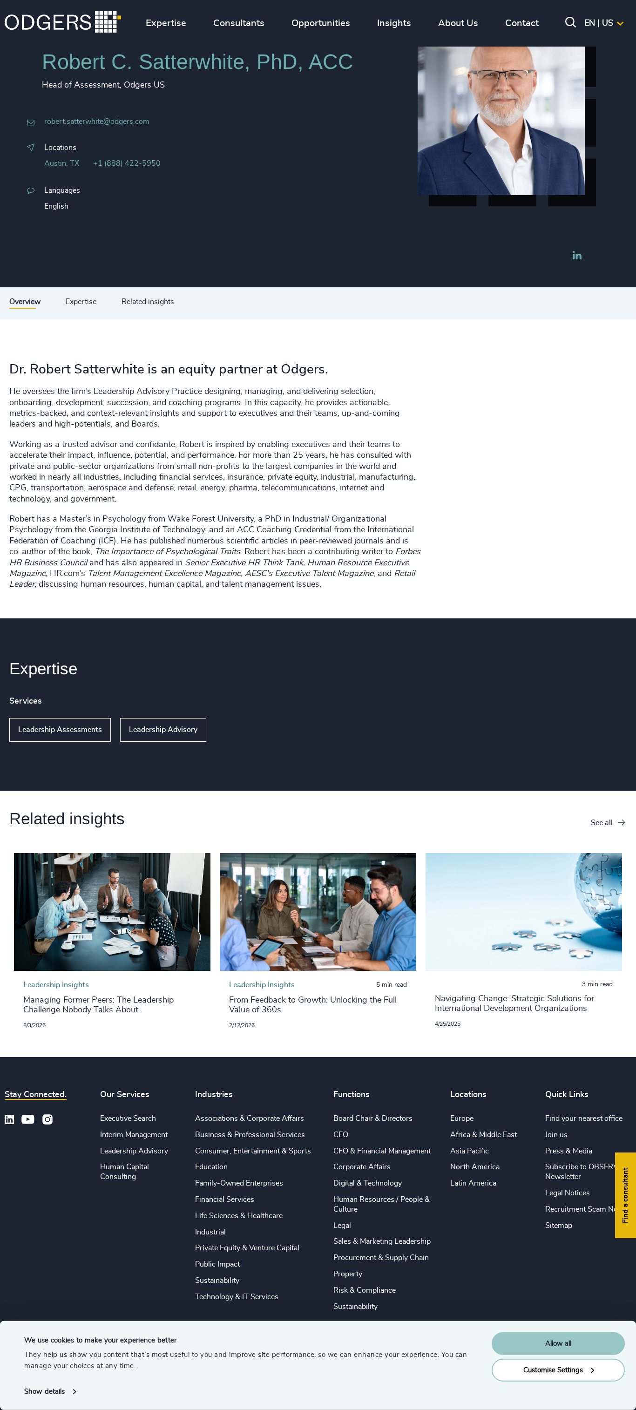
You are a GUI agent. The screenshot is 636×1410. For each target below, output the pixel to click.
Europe (462, 1118)
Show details (44, 1391)
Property (347, 1274)
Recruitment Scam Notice (587, 1209)
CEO (340, 1135)
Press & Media (568, 1151)
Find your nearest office (583, 1118)
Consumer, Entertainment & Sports (253, 1151)
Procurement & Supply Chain (381, 1257)
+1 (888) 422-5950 (127, 163)
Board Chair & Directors (373, 1118)
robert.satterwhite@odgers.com (96, 121)
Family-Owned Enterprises (239, 1183)
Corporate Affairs (362, 1167)
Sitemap (558, 1225)
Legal (342, 1225)
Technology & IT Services (236, 1297)
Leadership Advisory (163, 729)
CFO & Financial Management (382, 1151)
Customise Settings (553, 1369)
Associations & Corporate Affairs (249, 1118)
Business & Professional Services (250, 1135)
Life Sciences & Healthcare (239, 1216)
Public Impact (217, 1264)
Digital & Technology (367, 1183)
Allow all (558, 1343)
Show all (233, 730)
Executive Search (128, 1118)
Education (211, 1167)
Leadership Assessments (60, 729)
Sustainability (217, 1280)
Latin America (473, 1183)
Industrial (210, 1232)
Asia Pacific (469, 1151)
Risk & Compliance (364, 1290)
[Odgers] (63, 23)
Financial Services (224, 1199)
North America (475, 1167)
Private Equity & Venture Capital (247, 1248)
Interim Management (134, 1135)
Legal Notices (567, 1193)
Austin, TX (61, 163)
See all (602, 823)
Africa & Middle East (483, 1135)
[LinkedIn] (576, 256)
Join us (556, 1135)
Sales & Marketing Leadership (382, 1241)
